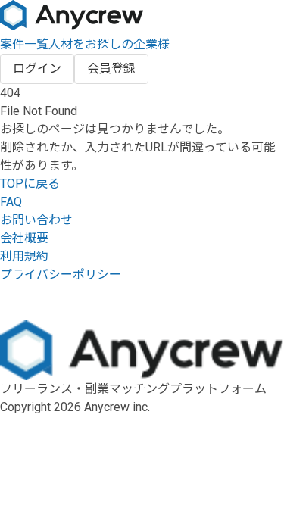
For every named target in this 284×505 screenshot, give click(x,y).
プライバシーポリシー (60, 274)
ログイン (37, 68)
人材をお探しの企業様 (109, 44)
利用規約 (24, 256)
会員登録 (111, 68)
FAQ (11, 202)
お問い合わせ (36, 220)
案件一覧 (24, 44)
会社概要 (24, 238)
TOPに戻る (30, 183)
